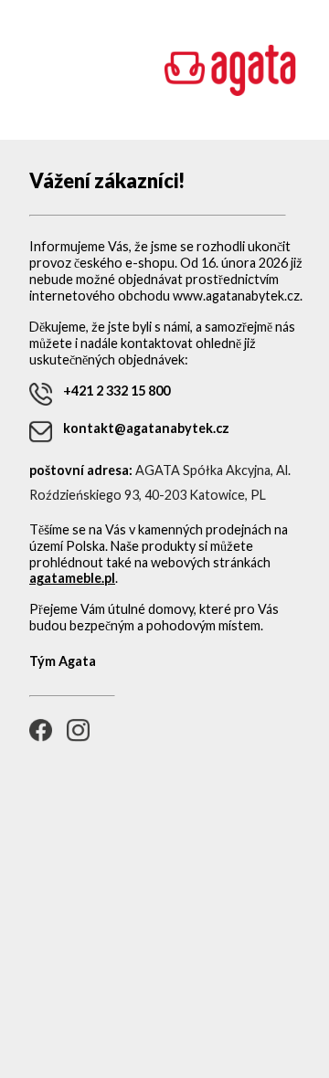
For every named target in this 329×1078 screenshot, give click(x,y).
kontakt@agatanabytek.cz (146, 428)
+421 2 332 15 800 (116, 390)
